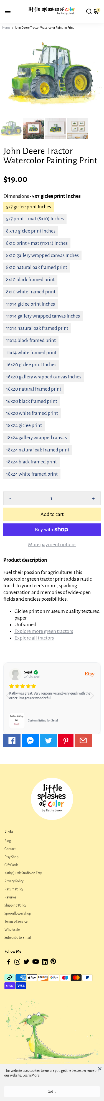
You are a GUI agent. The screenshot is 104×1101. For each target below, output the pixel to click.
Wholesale (12, 930)
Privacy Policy (14, 881)
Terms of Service (15, 921)
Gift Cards (11, 865)
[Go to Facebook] (12, 740)
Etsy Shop (11, 857)
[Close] (100, 1068)
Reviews (10, 897)
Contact (10, 849)
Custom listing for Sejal (43, 720)
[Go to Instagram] (17, 963)
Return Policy (13, 889)
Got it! (52, 1091)
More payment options (52, 544)
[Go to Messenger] (30, 740)
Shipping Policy (15, 905)
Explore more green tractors (43, 631)
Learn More (30, 1075)
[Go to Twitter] (48, 740)
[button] (94, 698)
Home (6, 27)
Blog (7, 841)
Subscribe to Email (17, 938)
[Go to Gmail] (83, 740)
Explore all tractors (34, 638)
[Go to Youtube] (35, 963)
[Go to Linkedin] (44, 963)
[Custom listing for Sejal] (17, 720)
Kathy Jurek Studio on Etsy (23, 873)
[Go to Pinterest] (65, 740)
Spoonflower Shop (17, 913)
